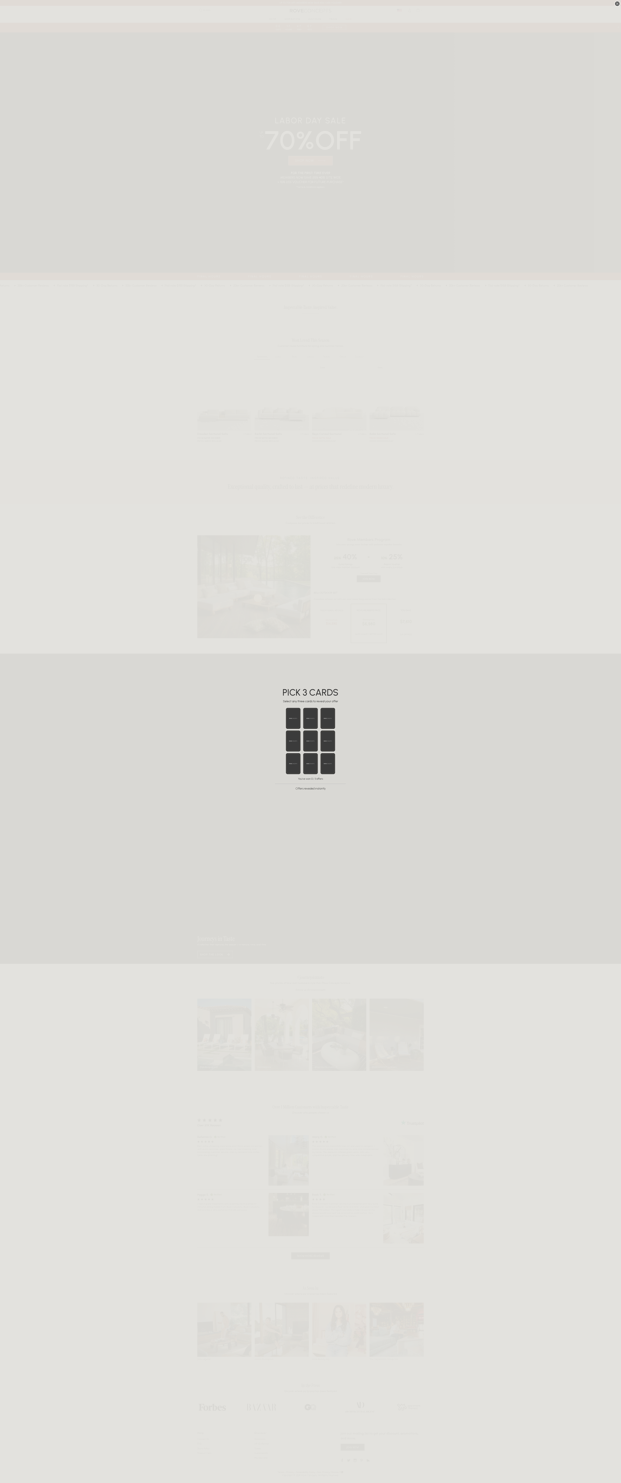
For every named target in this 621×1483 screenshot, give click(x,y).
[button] (293, 718)
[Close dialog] (617, 3)
